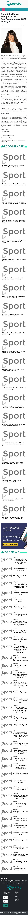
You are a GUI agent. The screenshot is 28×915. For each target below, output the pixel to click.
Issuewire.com (23, 62)
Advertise (17, 899)
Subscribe (6, 905)
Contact (16, 900)
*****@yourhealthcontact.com (7, 135)
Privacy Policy (16, 913)
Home (16, 896)
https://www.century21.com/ (19, 111)
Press (16, 898)
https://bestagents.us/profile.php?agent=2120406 (11, 109)
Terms (10, 913)
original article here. (5, 141)
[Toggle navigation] (3, 9)
